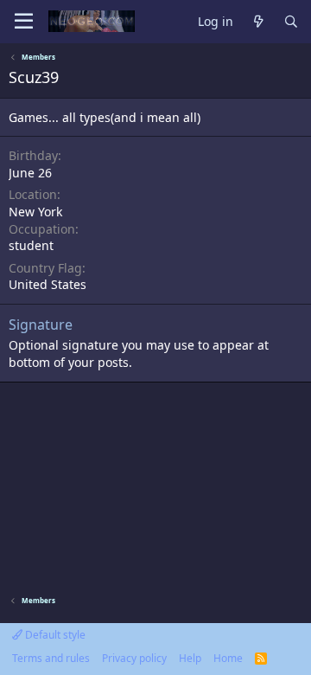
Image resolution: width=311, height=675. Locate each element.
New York (35, 211)
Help (190, 658)
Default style (54, 634)
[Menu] (23, 21)
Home (228, 658)
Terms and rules (51, 658)
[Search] (291, 22)
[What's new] (258, 22)
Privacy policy (134, 658)
